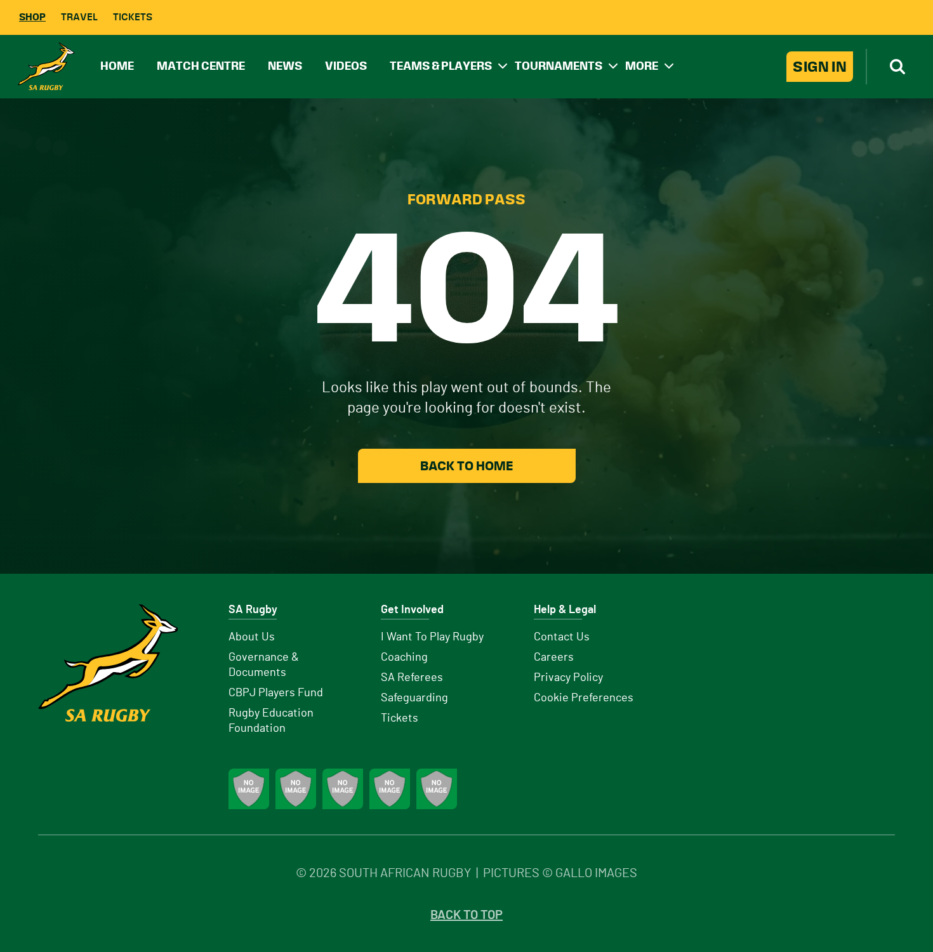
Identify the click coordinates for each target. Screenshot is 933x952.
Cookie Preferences (583, 698)
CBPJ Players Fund (275, 693)
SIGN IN (820, 66)
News (285, 65)
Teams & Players (441, 65)
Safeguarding (414, 698)
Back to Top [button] (466, 915)
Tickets (132, 16)
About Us (251, 637)
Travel (79, 16)
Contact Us (562, 637)
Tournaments (558, 65)
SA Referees (412, 678)
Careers (554, 657)
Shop (32, 16)
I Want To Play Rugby (432, 637)
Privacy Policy (568, 678)
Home (117, 65)
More (641, 65)
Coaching (404, 657)
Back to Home (466, 466)
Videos (346, 65)
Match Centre (201, 65)
